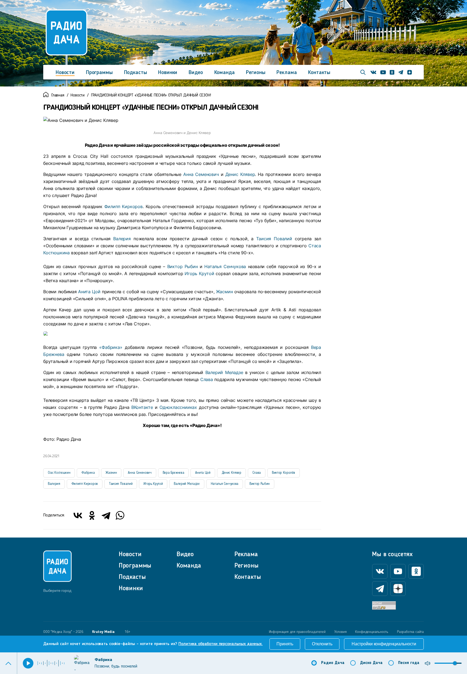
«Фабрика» (110, 347)
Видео (196, 72)
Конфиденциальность (371, 632)
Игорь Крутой (199, 273)
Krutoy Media (103, 632)
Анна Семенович (201, 174)
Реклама (286, 72)
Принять (284, 644)
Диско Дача (371, 663)
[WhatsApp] (120, 515)
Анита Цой (89, 291)
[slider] (455, 663)
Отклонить (322, 644)
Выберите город (57, 590)
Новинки (167, 72)
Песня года (408, 663)
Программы (99, 72)
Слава (206, 379)
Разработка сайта (410, 632)
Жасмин (224, 291)
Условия (340, 632)
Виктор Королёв (283, 473)
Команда (224, 72)
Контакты (319, 72)
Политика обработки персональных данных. (220, 644)
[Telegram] (105, 515)
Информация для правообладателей (297, 632)
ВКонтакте (142, 407)
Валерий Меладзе (224, 372)
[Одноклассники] (91, 515)
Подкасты (135, 72)
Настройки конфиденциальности (384, 644)
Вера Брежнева (173, 473)
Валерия (122, 238)
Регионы (255, 72)
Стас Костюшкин (59, 473)
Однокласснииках (178, 407)
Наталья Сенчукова (225, 266)
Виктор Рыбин (182, 266)
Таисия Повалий (274, 238)
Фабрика (88, 473)
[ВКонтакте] (77, 515)
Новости (65, 72)
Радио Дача (333, 663)
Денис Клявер (240, 174)
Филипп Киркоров (123, 206)
